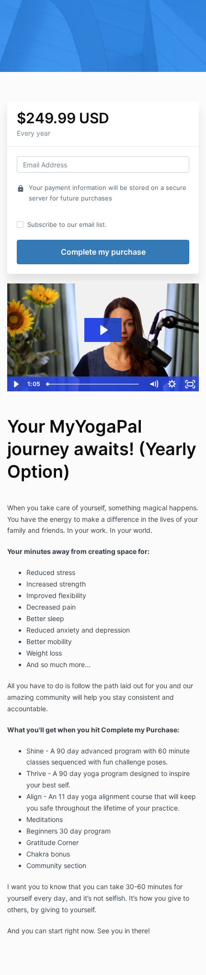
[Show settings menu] (172, 384)
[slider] (93, 384)
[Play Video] (16, 384)
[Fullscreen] (190, 384)
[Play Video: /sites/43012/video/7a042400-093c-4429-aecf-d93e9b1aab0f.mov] (103, 330)
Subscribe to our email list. (67, 224)
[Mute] (154, 384)
